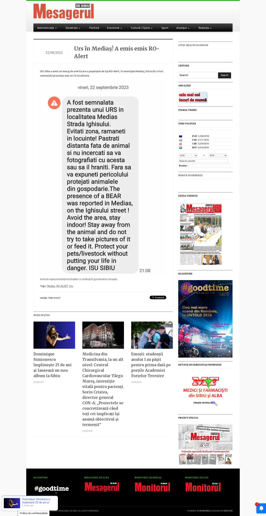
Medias (51, 286)
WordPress (204, 510)
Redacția (204, 28)
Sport (164, 28)
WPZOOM (228, 510)
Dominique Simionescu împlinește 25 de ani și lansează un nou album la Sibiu (52, 365)
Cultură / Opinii (140, 28)
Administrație (45, 28)
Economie (113, 28)
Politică (94, 28)
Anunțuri (181, 28)
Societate (72, 28)
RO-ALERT (62, 286)
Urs (71, 286)
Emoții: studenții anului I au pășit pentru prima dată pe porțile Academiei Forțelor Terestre (151, 365)
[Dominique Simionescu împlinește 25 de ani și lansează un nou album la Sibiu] (54, 336)
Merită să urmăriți (190, 175)
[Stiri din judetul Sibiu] (63, 11)
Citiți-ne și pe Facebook (193, 45)
